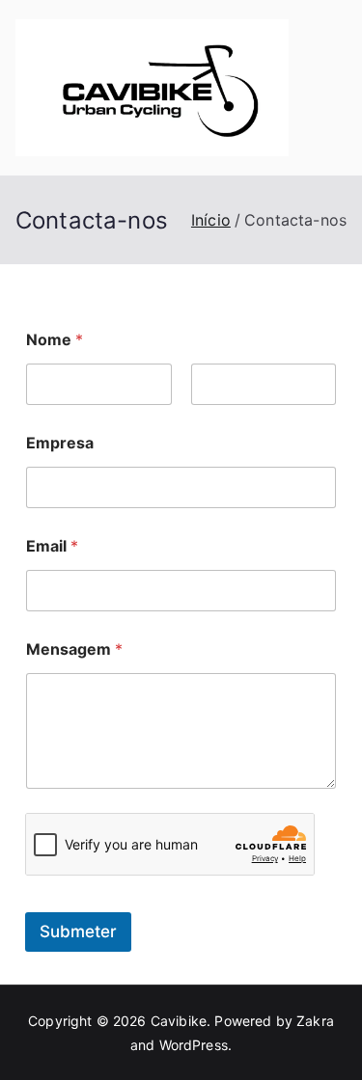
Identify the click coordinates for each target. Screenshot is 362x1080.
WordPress (193, 1045)
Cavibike (179, 1020)
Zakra (315, 1020)
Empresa (60, 443)
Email (52, 546)
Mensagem (74, 649)
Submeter (78, 931)
